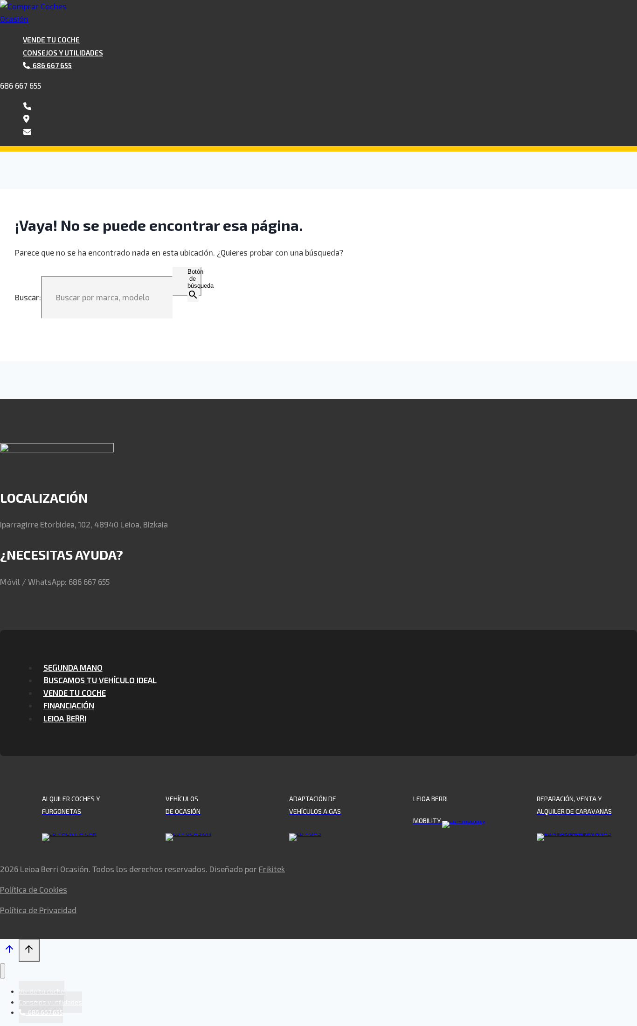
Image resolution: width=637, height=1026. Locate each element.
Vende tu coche (51, 39)
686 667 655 (20, 85)
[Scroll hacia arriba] (9, 951)
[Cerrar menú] (2, 971)
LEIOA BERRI (64, 718)
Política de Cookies (33, 889)
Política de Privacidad (38, 910)
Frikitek (272, 868)
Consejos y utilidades (63, 53)
